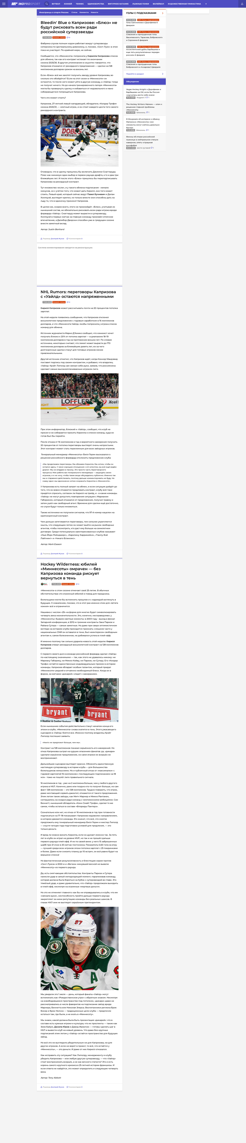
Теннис (80, 4)
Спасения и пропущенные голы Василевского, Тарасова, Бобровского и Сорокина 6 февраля (144, 37)
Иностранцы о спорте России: (54, 12)
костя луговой (144, 148)
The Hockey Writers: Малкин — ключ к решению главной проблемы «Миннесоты (144, 107)
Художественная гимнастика (184, 4)
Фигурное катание (118, 4)
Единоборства (96, 4)
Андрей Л (141, 97)
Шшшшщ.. (141, 112)
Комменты (84, 12)
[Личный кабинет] (242, 4)
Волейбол (158, 4)
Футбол (56, 4)
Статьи (74, 12)
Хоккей (68, 4)
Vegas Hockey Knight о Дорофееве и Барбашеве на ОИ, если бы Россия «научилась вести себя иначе (143, 92)
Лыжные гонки (140, 4)
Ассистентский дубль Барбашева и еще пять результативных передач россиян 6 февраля (143, 52)
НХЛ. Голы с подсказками (148, 20)
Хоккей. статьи (59, 37)
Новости (94, 12)
